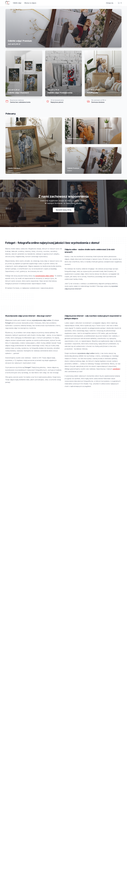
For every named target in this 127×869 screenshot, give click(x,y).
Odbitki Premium (73, 168)
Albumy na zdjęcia (30, 3)
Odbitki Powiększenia (75, 138)
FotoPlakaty (92, 93)
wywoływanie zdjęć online (44, 276)
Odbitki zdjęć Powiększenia (59, 93)
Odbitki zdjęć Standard (18, 93)
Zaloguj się (109, 3)
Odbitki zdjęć (17, 3)
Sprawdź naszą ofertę (63, 210)
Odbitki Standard (14, 168)
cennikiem (116, 369)
